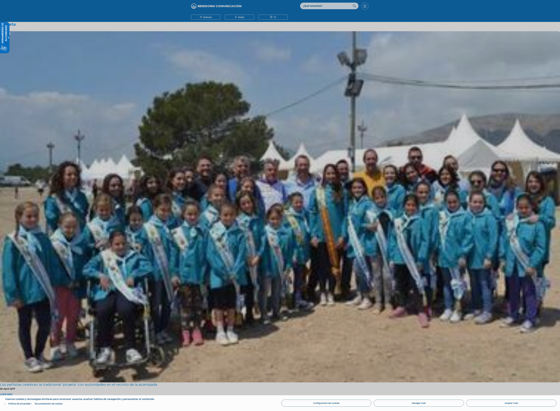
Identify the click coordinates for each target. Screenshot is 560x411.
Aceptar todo (511, 403)
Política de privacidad (19, 404)
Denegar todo (419, 403)
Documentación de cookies (49, 404)
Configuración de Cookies (326, 403)
